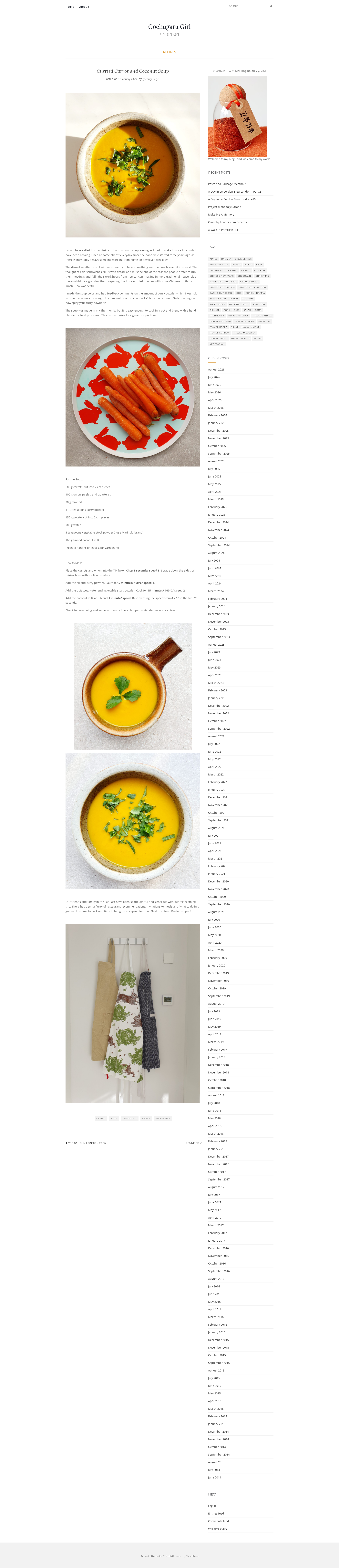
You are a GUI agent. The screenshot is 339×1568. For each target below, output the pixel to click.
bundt (248, 264)
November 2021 (218, 805)
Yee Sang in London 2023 (86, 1142)
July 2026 (214, 377)
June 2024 (214, 568)
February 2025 (217, 507)
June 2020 (214, 927)
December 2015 (218, 1340)
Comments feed (218, 1521)
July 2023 (214, 652)
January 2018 (216, 1149)
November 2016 (218, 1256)
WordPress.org (217, 1529)
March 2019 (216, 1042)
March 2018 (216, 1133)
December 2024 (218, 522)
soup (114, 1118)
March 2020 (216, 950)
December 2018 (218, 1065)
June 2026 (214, 385)
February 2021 (217, 866)
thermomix (129, 1118)
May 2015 (214, 1393)
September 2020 (219, 904)
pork (227, 310)
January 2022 (216, 790)
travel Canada (262, 315)
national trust (239, 304)
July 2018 (214, 1103)
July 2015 (214, 1378)
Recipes (169, 52)
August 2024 (216, 553)
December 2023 (218, 614)
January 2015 (216, 1424)
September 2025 (219, 453)
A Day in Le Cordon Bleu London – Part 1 (234, 199)
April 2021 (214, 851)
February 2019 (217, 1049)
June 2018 (214, 1110)
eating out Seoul (221, 293)
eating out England (223, 281)
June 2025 (214, 476)
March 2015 (216, 1408)
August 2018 (216, 1095)
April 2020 (214, 942)
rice (237, 310)
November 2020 (218, 889)
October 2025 (217, 446)
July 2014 (214, 1470)
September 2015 (219, 1363)
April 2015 (214, 1401)
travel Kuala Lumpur (245, 327)
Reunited (193, 1142)
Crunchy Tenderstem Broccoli (227, 222)
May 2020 (214, 935)
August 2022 (216, 736)
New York (259, 304)
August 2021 (216, 828)
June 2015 (214, 1386)
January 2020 (216, 965)
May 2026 (214, 392)
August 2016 (216, 1279)
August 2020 (216, 912)
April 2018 (214, 1126)
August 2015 (216, 1370)
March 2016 (216, 1317)
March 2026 (216, 407)
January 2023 (216, 698)
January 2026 (216, 423)
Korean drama (255, 293)
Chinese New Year (222, 276)
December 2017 (218, 1156)
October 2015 (217, 1355)
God (239, 293)
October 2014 (217, 1447)
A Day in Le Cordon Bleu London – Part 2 (234, 191)
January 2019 (216, 1057)
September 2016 (219, 1271)
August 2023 (216, 644)
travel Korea (218, 327)
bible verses (243, 259)
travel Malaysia (244, 333)
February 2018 (217, 1141)
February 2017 (217, 1233)
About (84, 6)
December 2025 (218, 430)
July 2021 (214, 835)
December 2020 (218, 881)
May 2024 (214, 576)
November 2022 (218, 713)
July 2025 (214, 469)
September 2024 (219, 545)
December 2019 (218, 973)
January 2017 (216, 1240)
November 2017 (218, 1164)
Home (70, 6)
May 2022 (214, 759)
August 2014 (216, 1462)
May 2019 (214, 1026)
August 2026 (216, 369)
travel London (220, 333)
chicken (259, 270)
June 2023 (214, 660)
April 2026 (214, 400)
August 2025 (216, 461)
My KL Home (217, 304)
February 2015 (217, 1416)
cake (259, 264)
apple (213, 259)
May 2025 (214, 484)
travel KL (264, 321)
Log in (212, 1506)
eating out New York (253, 287)
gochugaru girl (150, 79)
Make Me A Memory (221, 214)
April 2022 (214, 767)
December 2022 (218, 705)
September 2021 (219, 820)
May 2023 (214, 667)
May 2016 (214, 1301)
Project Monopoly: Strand (224, 207)
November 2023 (218, 621)
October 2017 (217, 1172)
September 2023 (219, 637)
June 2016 (214, 1294)
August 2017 (216, 1187)
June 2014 (214, 1477)
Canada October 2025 (223, 270)
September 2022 (219, 728)
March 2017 (216, 1225)
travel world (240, 338)
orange (215, 310)
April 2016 (214, 1309)
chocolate (245, 276)
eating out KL (249, 281)
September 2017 (219, 1179)
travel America (238, 315)
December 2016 (218, 1248)
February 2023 (217, 690)
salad (247, 310)
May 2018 (214, 1118)
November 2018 (218, 1072)
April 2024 (214, 583)
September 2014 (219, 1454)
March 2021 (216, 858)
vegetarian (162, 1118)
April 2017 (214, 1217)
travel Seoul (218, 338)
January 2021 (216, 874)
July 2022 (214, 744)
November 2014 (218, 1439)
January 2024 (216, 606)
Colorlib (167, 1556)
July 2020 (214, 919)
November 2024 (218, 530)
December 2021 (218, 797)
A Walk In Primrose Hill (223, 230)
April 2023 (214, 675)
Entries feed (216, 1513)
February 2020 (217, 958)
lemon (234, 298)
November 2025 (218, 438)
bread (236, 264)
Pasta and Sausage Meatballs (227, 184)
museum (247, 298)
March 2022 (216, 774)
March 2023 (216, 683)
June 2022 (214, 751)
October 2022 (217, 721)
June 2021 (214, 843)
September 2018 (219, 1088)
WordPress (192, 1556)
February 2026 (217, 415)
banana (226, 259)
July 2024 (214, 560)
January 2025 (216, 514)
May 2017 (214, 1210)
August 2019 (216, 1003)
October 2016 (217, 1263)
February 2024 (217, 599)
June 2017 (214, 1202)
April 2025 (214, 492)
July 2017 (214, 1195)
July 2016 (214, 1286)
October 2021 (217, 812)
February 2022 (217, 782)
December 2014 (218, 1431)
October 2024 (217, 537)
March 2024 (216, 591)
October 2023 (217, 629)
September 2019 (219, 996)
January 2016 (216, 1332)
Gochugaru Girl (169, 27)
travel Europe (244, 321)
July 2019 (214, 1011)
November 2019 (218, 981)
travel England (220, 321)
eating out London (222, 287)
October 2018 (217, 1080)
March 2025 (216, 499)
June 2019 (214, 1019)
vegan (146, 1118)
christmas (262, 276)
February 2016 (217, 1324)
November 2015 (218, 1347)
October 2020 (217, 897)
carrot (101, 1118)
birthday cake (219, 264)
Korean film (218, 298)
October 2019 (217, 988)
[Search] (270, 6)
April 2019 (214, 1034)
